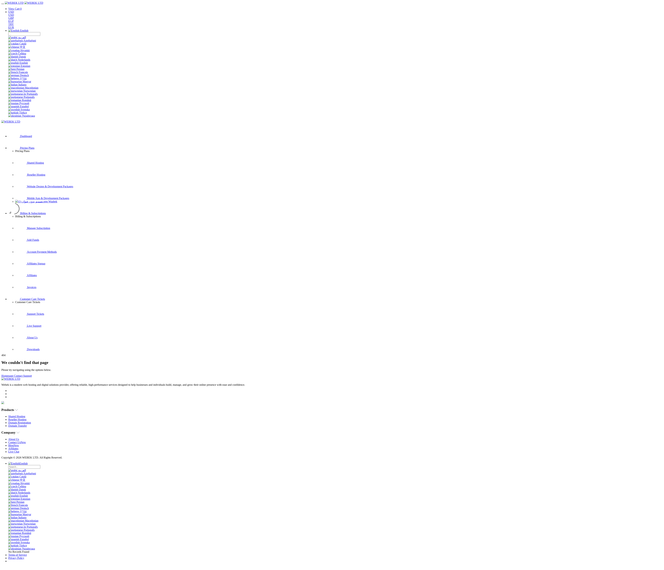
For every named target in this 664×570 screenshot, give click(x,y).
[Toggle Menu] (2, 3)
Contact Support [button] (23, 375)
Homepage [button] (7, 375)
